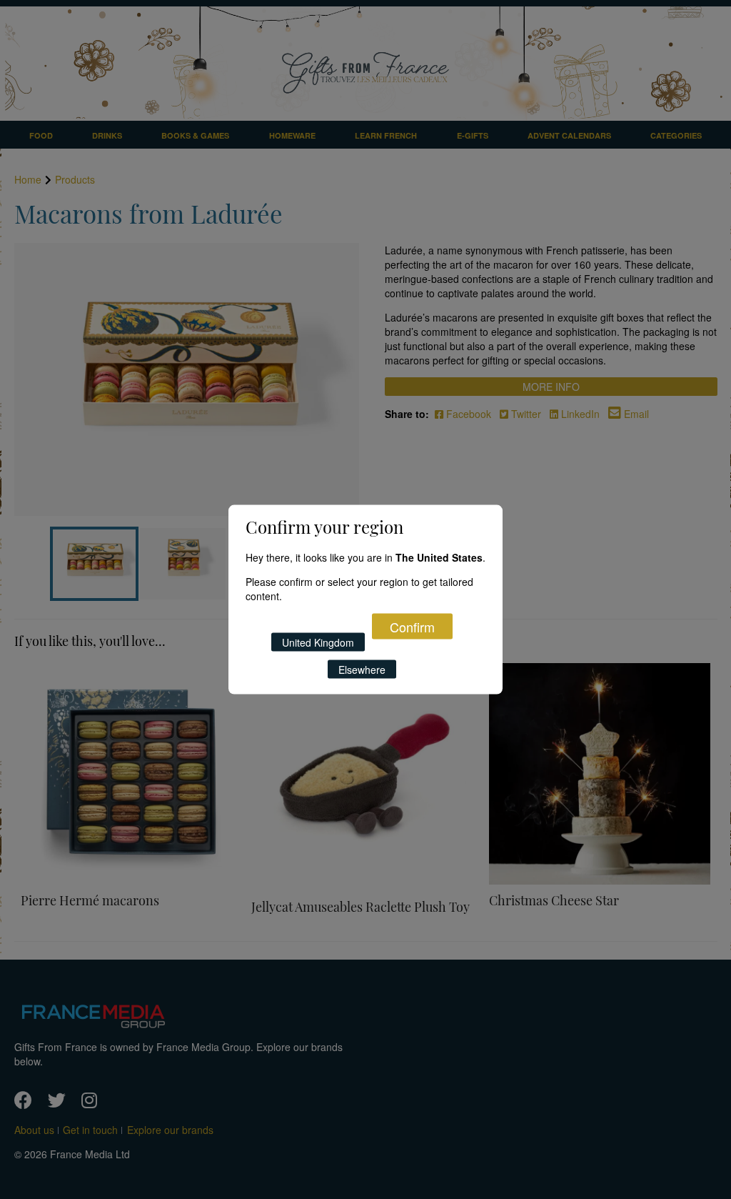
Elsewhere (361, 669)
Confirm (412, 626)
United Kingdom (318, 642)
